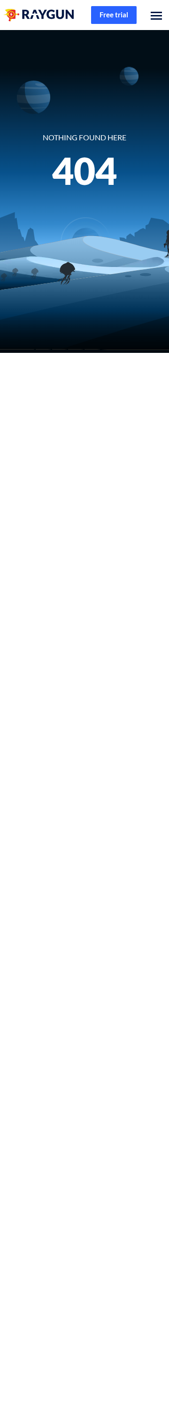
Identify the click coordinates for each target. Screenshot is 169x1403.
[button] (154, 15)
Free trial (114, 14)
